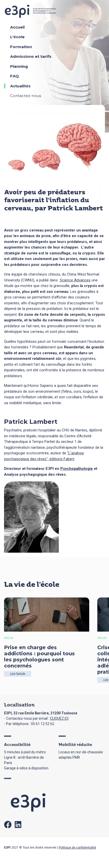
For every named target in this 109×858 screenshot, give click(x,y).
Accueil (17, 27)
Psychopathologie (76, 468)
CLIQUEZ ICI (59, 718)
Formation (21, 46)
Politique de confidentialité (77, 847)
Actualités (20, 86)
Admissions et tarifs (30, 56)
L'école (17, 36)
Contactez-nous (25, 95)
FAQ (14, 76)
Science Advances (75, 280)
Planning (19, 66)
